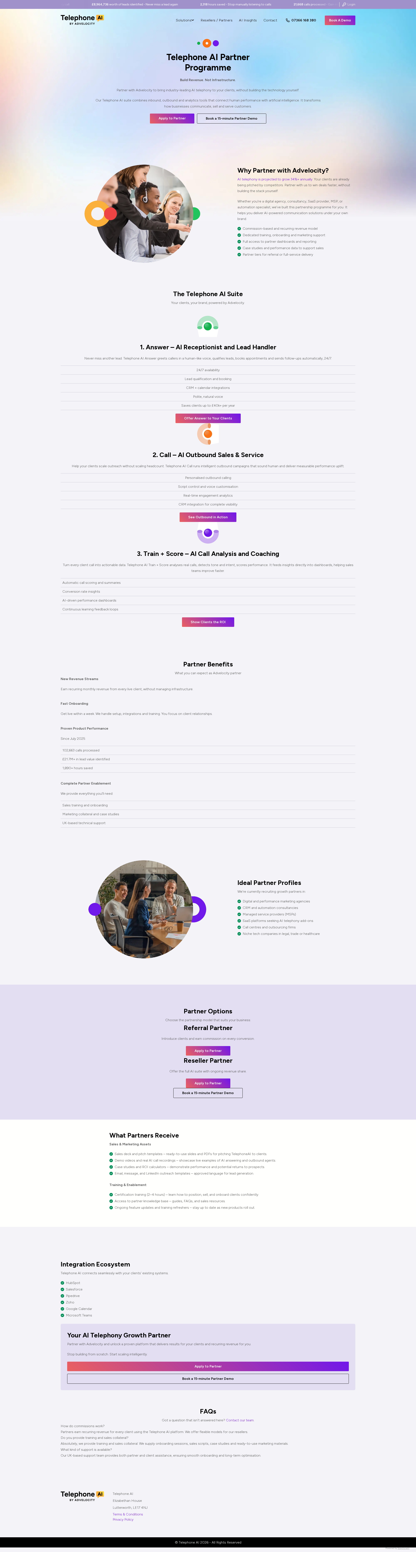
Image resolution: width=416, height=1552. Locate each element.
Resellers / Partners (216, 20)
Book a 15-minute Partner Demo (231, 118)
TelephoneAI (404, 1548)
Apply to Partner (172, 118)
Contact (270, 20)
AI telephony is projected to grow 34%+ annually (274, 179)
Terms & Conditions (128, 1514)
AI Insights (248, 20)
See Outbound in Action (208, 517)
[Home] (82, 25)
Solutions (184, 20)
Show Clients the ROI (208, 622)
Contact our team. (240, 1420)
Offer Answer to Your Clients (208, 418)
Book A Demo (340, 20)
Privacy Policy (123, 1519)
